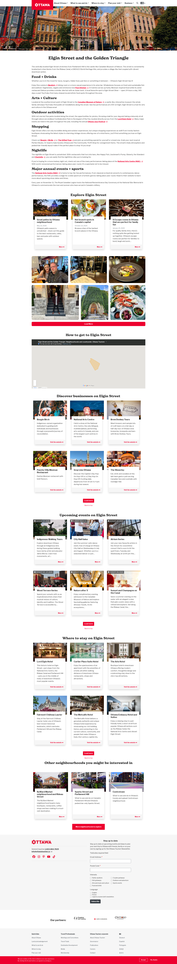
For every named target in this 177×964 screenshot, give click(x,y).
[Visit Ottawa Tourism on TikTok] (54, 856)
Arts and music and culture (100, 883)
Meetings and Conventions (69, 938)
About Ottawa (60, 3)
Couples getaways (119, 878)
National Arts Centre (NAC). (129, 161)
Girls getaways (96, 880)
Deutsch (122, 938)
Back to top (89, 505)
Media (63, 949)
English (94, 892)
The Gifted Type (65, 140)
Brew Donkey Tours (120, 419)
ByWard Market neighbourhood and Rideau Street (50, 794)
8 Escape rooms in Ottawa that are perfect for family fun (125, 222)
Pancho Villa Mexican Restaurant (47, 471)
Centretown (119, 792)
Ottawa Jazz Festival (96, 121)
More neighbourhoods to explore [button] (88, 827)
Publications (94, 945)
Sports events (117, 883)
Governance (94, 941)
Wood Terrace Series (47, 590)
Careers (92, 949)
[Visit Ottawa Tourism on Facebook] (34, 856)
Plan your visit (114, 3)
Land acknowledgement (40, 941)
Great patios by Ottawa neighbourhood (48, 220)
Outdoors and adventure (120, 880)
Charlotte (39, 157)
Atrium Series (117, 539)
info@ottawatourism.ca (41, 852)
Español (121, 941)
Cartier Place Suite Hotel (86, 661)
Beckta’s (51, 85)
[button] (137, 3)
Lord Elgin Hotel (124, 119)
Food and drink (97, 885)
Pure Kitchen (80, 88)
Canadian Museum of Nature (90, 102)
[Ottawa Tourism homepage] (42, 5)
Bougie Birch (43, 419)
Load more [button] (88, 501)
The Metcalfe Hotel (83, 715)
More (61, 247)
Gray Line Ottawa (82, 470)
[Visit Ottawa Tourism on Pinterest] (43, 856)
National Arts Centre (84, 419)
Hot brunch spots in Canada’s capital (84, 220)
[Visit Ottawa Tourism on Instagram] (39, 856)
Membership (65, 953)
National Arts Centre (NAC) (46, 173)
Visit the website (56, 442)
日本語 (121, 949)
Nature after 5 (81, 590)
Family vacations (97, 878)
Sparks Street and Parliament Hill (84, 793)
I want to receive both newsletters (103, 897)
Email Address (95, 857)
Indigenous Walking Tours (49, 539)
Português (122, 945)
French (94, 895)
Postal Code (94, 866)
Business (128, 3)
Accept (143, 960)
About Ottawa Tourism (97, 938)
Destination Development (69, 945)
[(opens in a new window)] (50, 410)
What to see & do (37, 945)
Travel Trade (65, 941)
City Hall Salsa (81, 539)
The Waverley (117, 470)
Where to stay (97, 3)
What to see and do (78, 3)
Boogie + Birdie (46, 140)
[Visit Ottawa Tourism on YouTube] (48, 856)
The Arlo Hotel (118, 661)
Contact (92, 953)
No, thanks (153, 960)
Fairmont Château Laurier (49, 715)
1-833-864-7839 (52, 849)
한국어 (121, 953)
